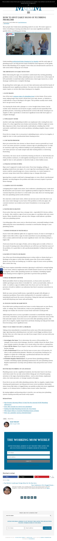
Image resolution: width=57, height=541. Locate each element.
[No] (55, 3)
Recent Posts (10, 418)
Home (8, 480)
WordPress (32, 538)
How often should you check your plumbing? (18, 406)
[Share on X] (1, 272)
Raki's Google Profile (15, 423)
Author (5, 418)
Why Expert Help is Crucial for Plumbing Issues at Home (21, 410)
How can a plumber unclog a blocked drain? (17, 412)
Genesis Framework (45, 537)
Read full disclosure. (22, 22)
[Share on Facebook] (1, 269)
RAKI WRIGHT (14, 422)
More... (48, 488)
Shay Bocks (29, 537)
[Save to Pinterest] (1, 275)
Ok (28, 5)
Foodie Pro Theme (20, 537)
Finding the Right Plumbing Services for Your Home (20, 408)
